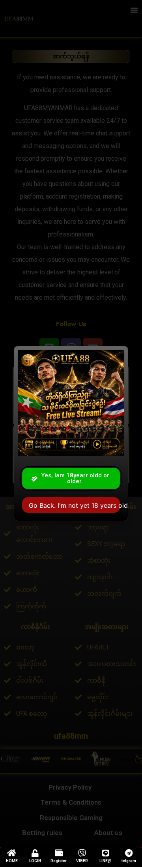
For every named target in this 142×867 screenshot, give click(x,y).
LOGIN (35, 861)
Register (58, 861)
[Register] (58, 853)
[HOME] (12, 853)
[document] (71, 433)
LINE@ (105, 861)
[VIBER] (82, 853)
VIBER (82, 861)
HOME (12, 861)
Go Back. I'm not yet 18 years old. (74, 505)
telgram (128, 861)
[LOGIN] (35, 853)
